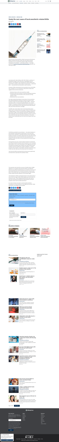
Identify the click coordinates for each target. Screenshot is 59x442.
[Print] (9, 24)
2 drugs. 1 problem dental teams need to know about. (26, 387)
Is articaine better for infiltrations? (23, 237)
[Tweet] (15, 24)
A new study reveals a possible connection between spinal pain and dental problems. (26, 303)
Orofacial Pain (19, 17)
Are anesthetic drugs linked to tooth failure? (13, 237)
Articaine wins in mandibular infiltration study (35, 237)
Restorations (11, 235)
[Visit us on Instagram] (32, 437)
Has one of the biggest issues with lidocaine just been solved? (27, 347)
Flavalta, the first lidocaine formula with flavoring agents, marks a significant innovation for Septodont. (27, 342)
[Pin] (18, 24)
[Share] (11, 24)
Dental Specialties (12, 17)
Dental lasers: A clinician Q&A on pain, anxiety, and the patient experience (26, 277)
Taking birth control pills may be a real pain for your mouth (27, 316)
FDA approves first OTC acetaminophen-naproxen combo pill (41, 34)
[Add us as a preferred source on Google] (20, 24)
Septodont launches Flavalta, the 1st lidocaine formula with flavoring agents (27, 337)
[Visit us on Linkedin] (30, 437)
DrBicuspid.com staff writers (24, 261)
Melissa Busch (22, 270)
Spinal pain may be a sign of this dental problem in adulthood (41, 50)
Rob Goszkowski (11, 21)
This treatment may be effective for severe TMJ (27, 396)
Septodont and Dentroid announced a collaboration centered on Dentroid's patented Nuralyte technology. (27, 361)
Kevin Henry (22, 279)
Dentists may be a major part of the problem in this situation (41, 39)
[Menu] (50, 1)
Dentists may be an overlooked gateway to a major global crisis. (27, 272)
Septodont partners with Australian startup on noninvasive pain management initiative (27, 357)
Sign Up (11, 205)
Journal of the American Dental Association (22, 64)
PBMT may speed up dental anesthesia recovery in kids (25, 307)
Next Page (17, 405)
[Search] (48, 1)
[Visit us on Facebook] (26, 437)
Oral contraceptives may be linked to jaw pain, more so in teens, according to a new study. (27, 320)
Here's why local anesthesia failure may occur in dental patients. (27, 383)
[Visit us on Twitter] (28, 437)
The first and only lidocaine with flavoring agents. (40, 46)
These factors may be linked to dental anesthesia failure (26, 379)
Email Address (10, 418)
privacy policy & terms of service (29, 203)
